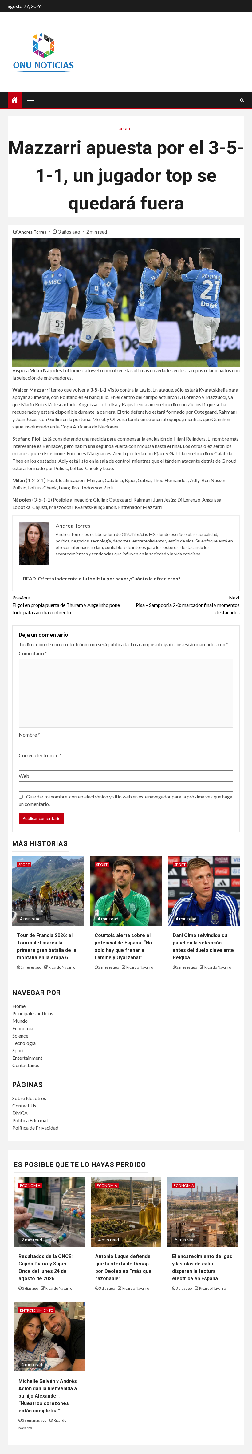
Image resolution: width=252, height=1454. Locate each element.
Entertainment (27, 1058)
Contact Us (24, 1105)
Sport (18, 1050)
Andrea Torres (32, 231)
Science (20, 1035)
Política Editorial (30, 1120)
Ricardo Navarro (62, 967)
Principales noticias (32, 1013)
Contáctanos (25, 1065)
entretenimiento (36, 1310)
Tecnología (24, 1043)
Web (24, 776)
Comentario (33, 653)
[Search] (242, 100)
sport (125, 128)
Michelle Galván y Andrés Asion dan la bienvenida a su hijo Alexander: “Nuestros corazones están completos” (47, 1396)
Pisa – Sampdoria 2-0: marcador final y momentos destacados (188, 605)
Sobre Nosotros (29, 1098)
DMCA (20, 1113)
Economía (22, 1028)
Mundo (20, 1021)
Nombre (29, 734)
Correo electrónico (40, 755)
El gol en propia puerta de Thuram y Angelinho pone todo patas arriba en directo (66, 605)
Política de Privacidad (35, 1128)
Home (19, 1006)
